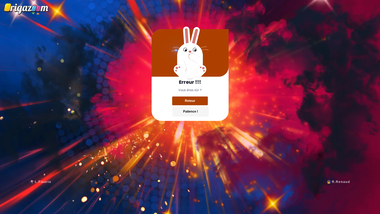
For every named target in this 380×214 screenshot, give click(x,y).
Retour (190, 100)
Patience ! (190, 111)
